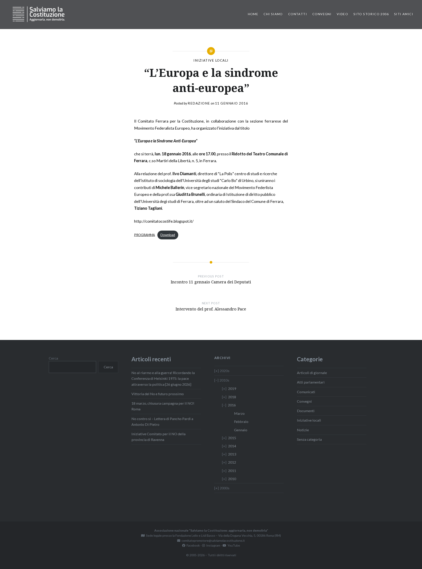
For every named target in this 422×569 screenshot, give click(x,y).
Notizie (303, 430)
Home (253, 14)
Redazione (199, 103)
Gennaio (240, 430)
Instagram (212, 545)
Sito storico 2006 (371, 14)
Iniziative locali (211, 60)
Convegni (321, 14)
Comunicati (306, 392)
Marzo (239, 413)
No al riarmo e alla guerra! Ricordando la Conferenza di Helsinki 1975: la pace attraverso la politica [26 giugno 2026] (163, 378)
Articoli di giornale (312, 373)
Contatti (297, 14)
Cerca (53, 358)
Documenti (306, 411)
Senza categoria (309, 439)
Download (167, 235)
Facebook (192, 545)
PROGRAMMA (144, 235)
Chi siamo (273, 14)
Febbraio (241, 421)
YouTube (233, 545)
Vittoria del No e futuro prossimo (157, 394)
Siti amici (403, 14)
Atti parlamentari (311, 382)
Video (342, 14)
